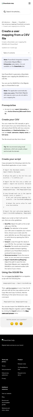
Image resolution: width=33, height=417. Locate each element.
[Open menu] (29, 3)
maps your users (9, 93)
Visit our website (6, 393)
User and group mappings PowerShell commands (16, 24)
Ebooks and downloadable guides (6, 402)
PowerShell (22, 22)
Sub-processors (6, 369)
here (28, 244)
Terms (3, 366)
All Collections (6, 22)
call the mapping (11, 288)
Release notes (22, 364)
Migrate (14, 22)
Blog (3, 397)
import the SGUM (13, 276)
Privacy (4, 378)
